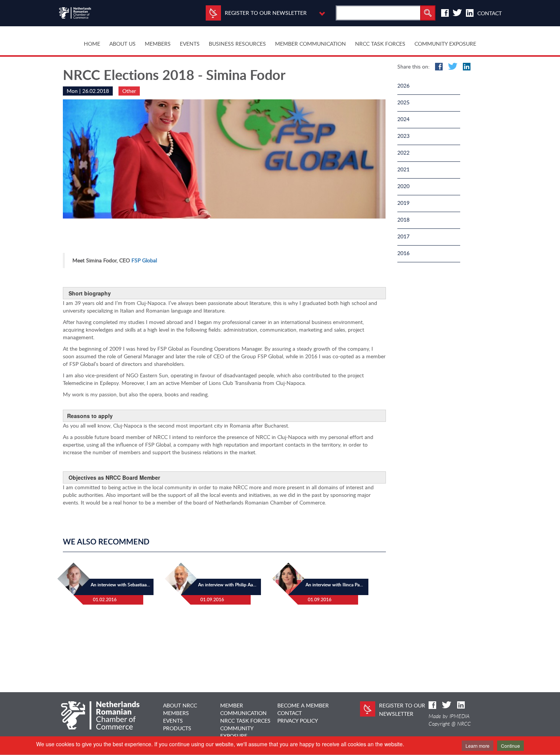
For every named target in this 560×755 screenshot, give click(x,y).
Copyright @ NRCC (450, 723)
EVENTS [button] (190, 43)
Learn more (478, 745)
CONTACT (289, 713)
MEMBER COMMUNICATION (310, 43)
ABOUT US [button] (122, 43)
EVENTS (173, 720)
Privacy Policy (297, 720)
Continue (510, 745)
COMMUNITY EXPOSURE (445, 43)
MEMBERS (176, 713)
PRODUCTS (177, 728)
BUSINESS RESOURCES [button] (237, 43)
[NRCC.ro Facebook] (445, 13)
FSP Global (144, 260)
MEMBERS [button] (158, 43)
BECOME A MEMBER (303, 705)
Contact (489, 13)
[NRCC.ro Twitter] (457, 12)
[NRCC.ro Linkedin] (470, 13)
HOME (92, 43)
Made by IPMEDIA (449, 716)
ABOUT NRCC (180, 705)
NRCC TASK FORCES (380, 43)
